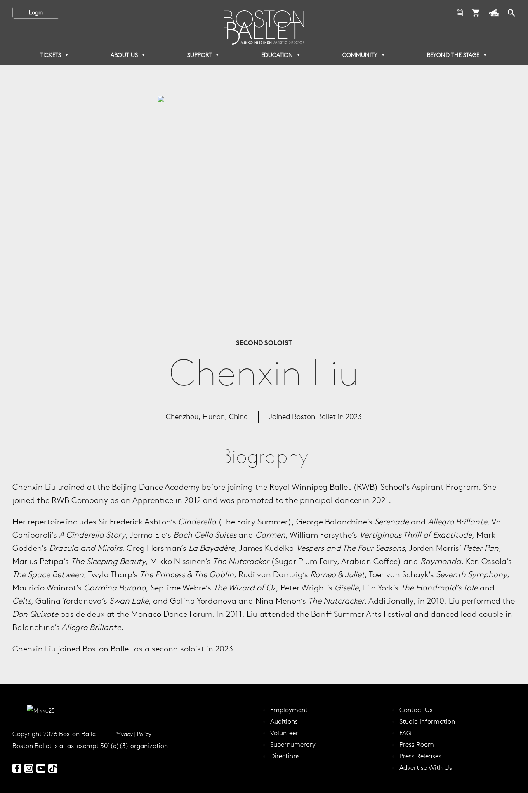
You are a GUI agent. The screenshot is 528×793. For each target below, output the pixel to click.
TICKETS (50, 55)
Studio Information (427, 721)
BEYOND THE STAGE (453, 55)
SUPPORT (199, 55)
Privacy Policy (132, 734)
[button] (511, 12)
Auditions (284, 721)
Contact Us (416, 710)
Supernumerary (293, 744)
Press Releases (420, 756)
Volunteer (284, 733)
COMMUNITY (359, 55)
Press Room (416, 744)
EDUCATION (277, 55)
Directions (285, 756)
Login (36, 12)
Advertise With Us (425, 767)
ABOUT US (124, 55)
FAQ (405, 733)
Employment (289, 710)
